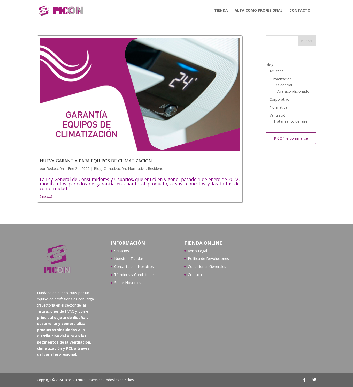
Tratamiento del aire (290, 121)
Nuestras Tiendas (129, 258)
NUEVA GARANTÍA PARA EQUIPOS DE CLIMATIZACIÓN (96, 161)
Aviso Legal (197, 250)
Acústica (276, 71)
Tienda (221, 11)
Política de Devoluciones (208, 258)
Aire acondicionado (293, 91)
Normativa (137, 168)
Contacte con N (127, 266)
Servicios (121, 250)
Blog (98, 168)
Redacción (55, 168)
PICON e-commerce (291, 138)
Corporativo (279, 99)
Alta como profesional (259, 11)
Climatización (115, 168)
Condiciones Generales (207, 266)
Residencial (157, 168)
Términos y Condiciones (134, 274)
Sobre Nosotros (127, 282)
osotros (147, 266)
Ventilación (279, 115)
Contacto (299, 11)
